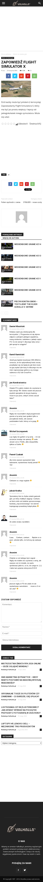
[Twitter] (24, 870)
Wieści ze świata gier (7, 58)
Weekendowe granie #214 (27, 244)
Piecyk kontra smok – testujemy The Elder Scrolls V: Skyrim (25, 304)
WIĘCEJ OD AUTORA (11, 238)
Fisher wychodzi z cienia (10, 202)
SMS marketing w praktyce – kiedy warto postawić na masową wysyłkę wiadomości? (21, 680)
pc (9, 174)
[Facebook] (18, 870)
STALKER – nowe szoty (32, 202)
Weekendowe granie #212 (27, 267)
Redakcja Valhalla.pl (8, 669)
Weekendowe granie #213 (27, 255)
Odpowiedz (13, 347)
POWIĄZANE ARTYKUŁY (12, 234)
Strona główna (6, 54)
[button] (39, 3)
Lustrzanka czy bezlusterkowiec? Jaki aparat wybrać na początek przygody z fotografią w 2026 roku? (21, 710)
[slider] (8, 123)
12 (30, 70)
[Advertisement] (21, 29)
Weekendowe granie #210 (27, 290)
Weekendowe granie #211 (27, 278)
